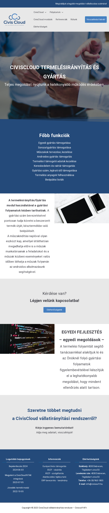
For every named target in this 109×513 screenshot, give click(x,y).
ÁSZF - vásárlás (54, 470)
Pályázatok (55, 12)
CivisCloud (39, 12)
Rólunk (74, 19)
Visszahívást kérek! (96, 19)
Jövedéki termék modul (18, 488)
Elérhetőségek (40, 26)
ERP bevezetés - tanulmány (54, 480)
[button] (45, 12)
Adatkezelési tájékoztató (54, 477)
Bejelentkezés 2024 (18, 466)
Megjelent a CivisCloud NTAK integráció (18, 477)
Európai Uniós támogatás (54, 466)
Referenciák (61, 19)
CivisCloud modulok (43, 19)
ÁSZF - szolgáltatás (54, 473)
